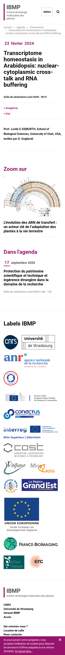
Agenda (20, 27)
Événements (37, 27)
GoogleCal (12, 108)
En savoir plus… (23, 651)
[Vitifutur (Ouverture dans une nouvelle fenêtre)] (15, 468)
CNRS (7, 604)
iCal (8, 113)
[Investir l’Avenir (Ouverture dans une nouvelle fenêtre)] (11, 378)
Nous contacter (13, 634)
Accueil (8, 27)
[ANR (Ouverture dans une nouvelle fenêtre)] (27, 360)
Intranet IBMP (12, 613)
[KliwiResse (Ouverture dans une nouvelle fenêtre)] (14, 562)
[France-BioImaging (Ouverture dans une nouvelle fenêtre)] (31, 544)
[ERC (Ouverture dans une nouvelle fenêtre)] (36, 562)
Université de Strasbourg (18, 609)
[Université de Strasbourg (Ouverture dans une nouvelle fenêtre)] (38, 342)
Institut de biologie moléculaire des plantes (16, 12)
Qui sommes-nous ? (16, 626)
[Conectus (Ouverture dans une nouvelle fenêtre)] (22, 414)
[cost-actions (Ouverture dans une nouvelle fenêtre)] (23, 450)
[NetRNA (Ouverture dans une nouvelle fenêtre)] (11, 486)
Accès (7, 617)
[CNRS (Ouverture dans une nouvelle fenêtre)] (11, 342)
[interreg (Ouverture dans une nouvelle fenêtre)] (31, 432)
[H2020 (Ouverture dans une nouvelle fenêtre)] (31, 396)
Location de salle (14, 630)
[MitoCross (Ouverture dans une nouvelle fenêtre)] (43, 468)
